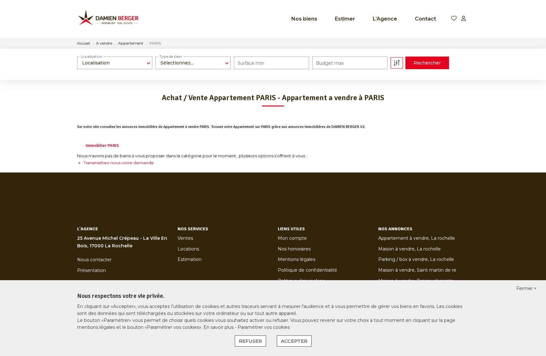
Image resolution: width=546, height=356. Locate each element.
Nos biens (304, 19)
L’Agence (385, 19)
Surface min (251, 63)
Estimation (190, 259)
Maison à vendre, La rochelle (409, 249)
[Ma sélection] (454, 19)
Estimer (345, 19)
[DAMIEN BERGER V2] (108, 19)
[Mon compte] (463, 19)
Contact (425, 19)
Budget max (330, 63)
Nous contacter (94, 259)
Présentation (91, 270)
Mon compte (292, 238)
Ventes (185, 238)
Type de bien (170, 56)
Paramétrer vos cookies (264, 327)
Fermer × (526, 288)
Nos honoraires (294, 249)
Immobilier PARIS (102, 145)
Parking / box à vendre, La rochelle (416, 259)
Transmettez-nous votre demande (118, 162)
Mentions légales (296, 259)
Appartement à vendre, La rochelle (416, 238)
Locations (188, 249)
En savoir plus (219, 327)
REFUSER (250, 341)
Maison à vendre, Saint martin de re (417, 270)
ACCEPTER (294, 341)
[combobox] (114, 63)
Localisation (91, 56)
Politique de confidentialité (307, 270)
